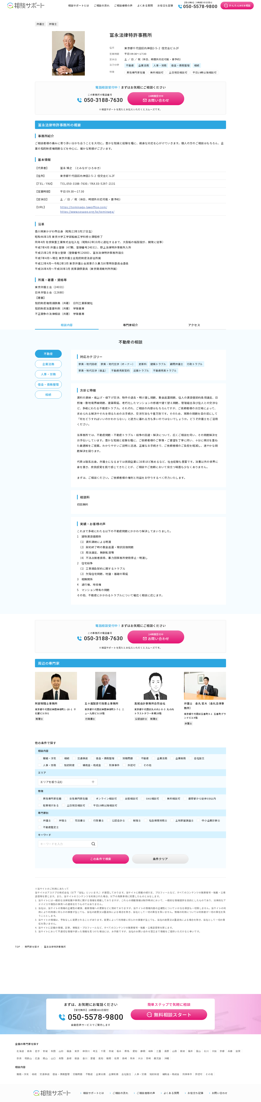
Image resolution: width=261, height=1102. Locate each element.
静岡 (142, 1051)
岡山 (45, 1058)
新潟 (182, 1051)
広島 (37, 1058)
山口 (53, 1058)
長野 (166, 1051)
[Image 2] (70, 73)
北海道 (20, 1051)
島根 (69, 1058)
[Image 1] (67, 73)
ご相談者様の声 (123, 5)
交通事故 (44, 1074)
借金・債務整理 (48, 384)
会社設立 (126, 1074)
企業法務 (48, 364)
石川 (206, 1051)
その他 (209, 1074)
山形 (61, 1051)
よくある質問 (145, 5)
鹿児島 (157, 1058)
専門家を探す (32, 946)
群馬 (127, 1051)
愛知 (135, 1051)
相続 (48, 395)
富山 (198, 1051)
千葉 (103, 1051)
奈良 (19, 1058)
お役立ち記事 (165, 5)
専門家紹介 (130, 325)
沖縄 (166, 1058)
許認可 (199, 1074)
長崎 (124, 1058)
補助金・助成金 (170, 1074)
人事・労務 (48, 374)
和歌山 (28, 1058)
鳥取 (61, 1058)
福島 (69, 1051)
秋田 (53, 1051)
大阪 (214, 1051)
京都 (222, 1051)
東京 (77, 1051)
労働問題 (78, 1074)
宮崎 (148, 1058)
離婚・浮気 (23, 1074)
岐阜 (150, 1051)
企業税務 (113, 1074)
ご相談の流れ (102, 5)
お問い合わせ (220, 1093)
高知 (100, 1058)
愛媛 (92, 1058)
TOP (17, 946)
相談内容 (67, 325)
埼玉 (95, 1051)
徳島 (77, 1058)
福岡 (108, 1058)
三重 (158, 1051)
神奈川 (86, 1051)
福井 (190, 1051)
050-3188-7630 (103, 100)
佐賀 (116, 1058)
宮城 (45, 1051)
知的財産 (154, 1074)
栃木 (119, 1051)
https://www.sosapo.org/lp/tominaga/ (87, 212)
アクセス (194, 325)
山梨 (174, 1051)
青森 (29, 1051)
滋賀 (238, 1051)
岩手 (37, 1051)
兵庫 (230, 1051)
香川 (85, 1058)
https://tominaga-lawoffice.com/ (83, 207)
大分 (140, 1058)
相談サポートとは (78, 5)
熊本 (132, 1058)
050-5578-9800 (200, 6)
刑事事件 (187, 1074)
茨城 (111, 1051)
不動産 (48, 354)
